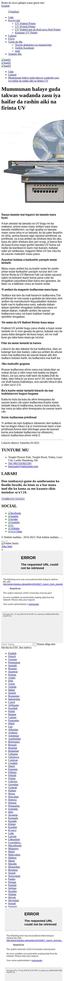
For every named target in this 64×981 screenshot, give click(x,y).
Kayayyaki (14, 20)
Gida (10, 17)
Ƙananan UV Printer (26, 32)
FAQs (11, 38)
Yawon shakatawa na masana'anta (33, 44)
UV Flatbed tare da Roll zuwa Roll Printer (38, 29)
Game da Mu (15, 41)
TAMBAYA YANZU (13, 498)
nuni (17, 50)
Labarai (12, 35)
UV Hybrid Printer (25, 26)
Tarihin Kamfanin (24, 47)
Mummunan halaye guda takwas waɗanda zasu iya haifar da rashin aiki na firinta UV (33, 79)
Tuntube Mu (15, 54)
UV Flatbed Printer (25, 23)
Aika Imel (6, 546)
